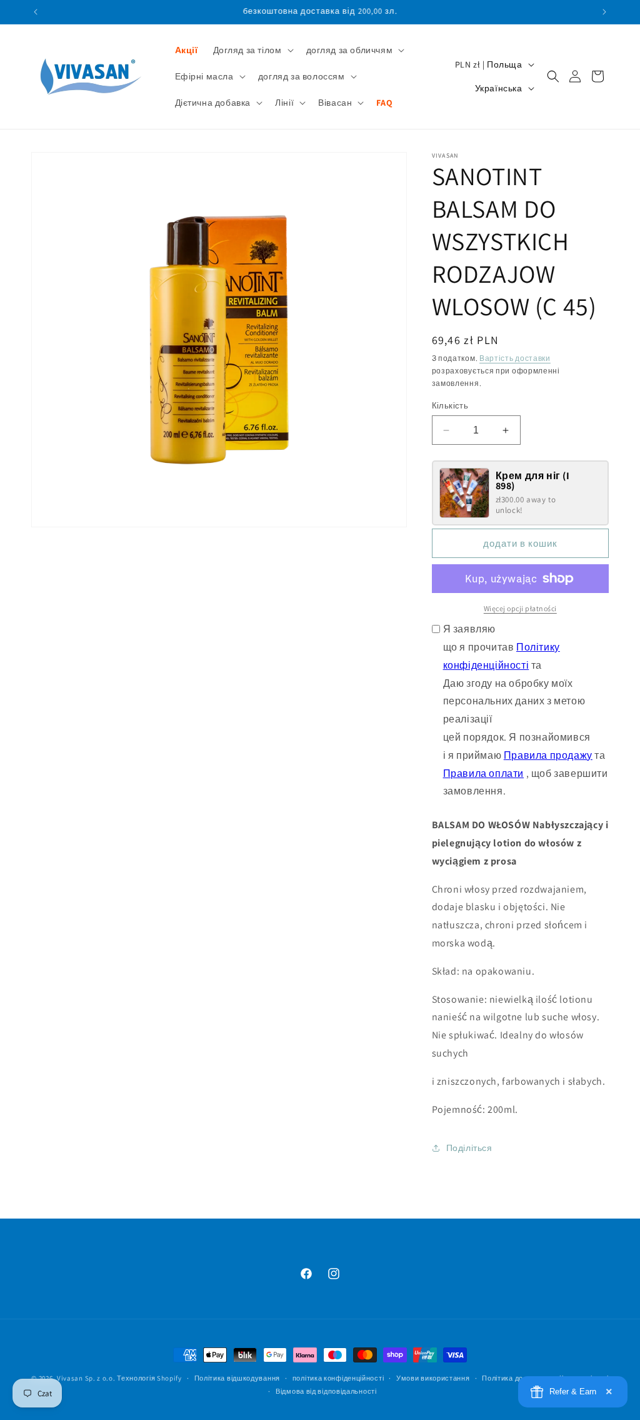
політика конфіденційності (338, 1378)
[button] (252, 50)
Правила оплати (483, 773)
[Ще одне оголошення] (604, 12)
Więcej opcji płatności (520, 608)
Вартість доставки (515, 358)
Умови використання (433, 1378)
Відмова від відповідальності (326, 1391)
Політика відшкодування (237, 1378)
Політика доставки (514, 1378)
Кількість (450, 405)
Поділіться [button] (469, 1148)
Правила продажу (548, 755)
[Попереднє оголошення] (35, 12)
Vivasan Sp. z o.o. (86, 1378)
